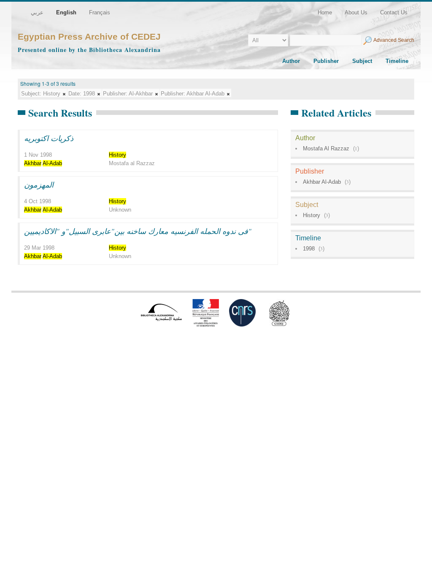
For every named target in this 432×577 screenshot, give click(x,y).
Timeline (397, 61)
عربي (37, 12)
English (66, 12)
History (311, 215)
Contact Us (394, 12)
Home (325, 12)
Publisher (326, 61)
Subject (362, 61)
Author (291, 61)
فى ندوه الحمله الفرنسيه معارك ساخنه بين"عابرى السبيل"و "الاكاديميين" (137, 231)
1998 (309, 248)
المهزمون (39, 185)
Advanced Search (393, 40)
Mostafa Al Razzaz (326, 148)
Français (99, 12)
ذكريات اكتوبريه (48, 138)
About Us (356, 12)
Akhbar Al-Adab (322, 182)
